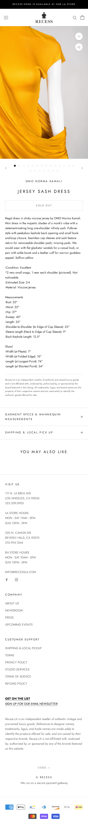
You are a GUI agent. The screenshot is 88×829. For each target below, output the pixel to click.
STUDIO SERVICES (17, 669)
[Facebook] (6, 579)
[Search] (75, 17)
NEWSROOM (14, 610)
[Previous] (5, 168)
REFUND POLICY (16, 683)
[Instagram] (16, 579)
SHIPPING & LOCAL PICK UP (29, 432)
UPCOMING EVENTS (19, 624)
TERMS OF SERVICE (18, 676)
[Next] (82, 168)
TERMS (9, 655)
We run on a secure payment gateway (44, 783)
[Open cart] (82, 17)
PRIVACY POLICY (16, 662)
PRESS (9, 617)
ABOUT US (12, 603)
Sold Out (44, 205)
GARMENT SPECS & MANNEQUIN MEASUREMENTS (33, 416)
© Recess (44, 777)
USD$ (42, 768)
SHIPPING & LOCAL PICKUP (23, 648)
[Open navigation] (6, 17)
